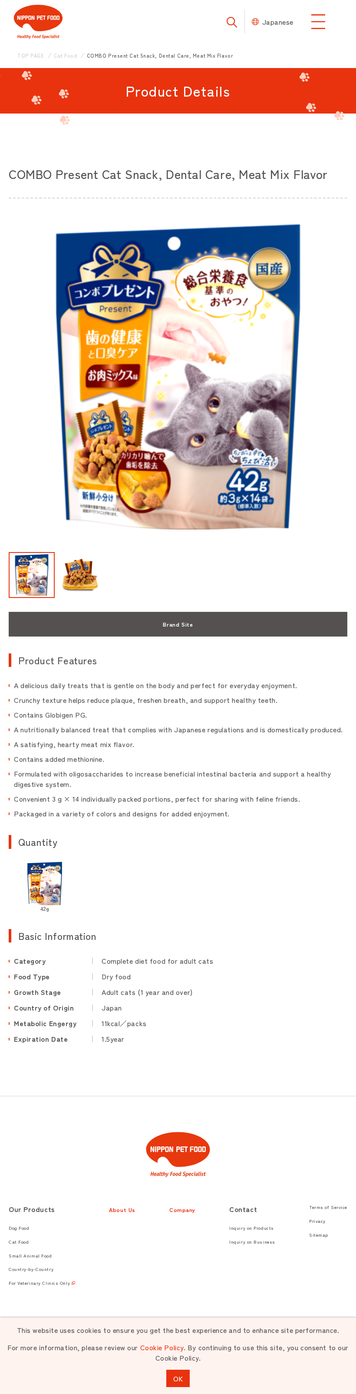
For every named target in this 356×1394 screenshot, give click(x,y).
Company (182, 1210)
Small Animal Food (30, 1255)
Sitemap (318, 1235)
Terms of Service (328, 1207)
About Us (122, 1210)
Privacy (317, 1221)
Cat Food (19, 1241)
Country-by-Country (31, 1269)
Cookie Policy (162, 1347)
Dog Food (19, 1228)
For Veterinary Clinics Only (39, 1283)
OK (178, 1378)
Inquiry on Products (251, 1228)
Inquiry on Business (252, 1241)
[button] (32, 575)
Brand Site (178, 624)
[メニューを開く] (318, 21)
